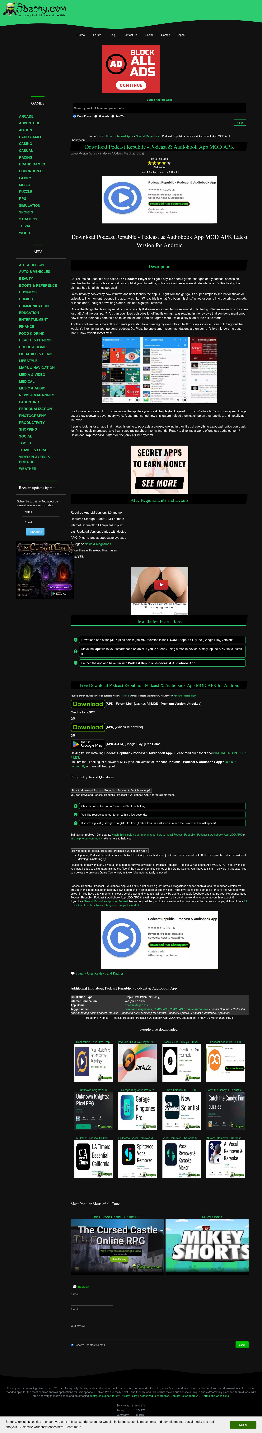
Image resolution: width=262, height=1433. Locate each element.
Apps (181, 35)
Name (74, 1293)
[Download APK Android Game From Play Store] (88, 744)
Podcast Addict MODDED (225, 1042)
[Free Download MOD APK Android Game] (88, 703)
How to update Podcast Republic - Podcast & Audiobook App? (109, 850)
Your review (78, 1325)
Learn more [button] (73, 1427)
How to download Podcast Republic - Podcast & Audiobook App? (111, 790)
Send (242, 1344)
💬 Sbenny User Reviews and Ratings (97, 973)
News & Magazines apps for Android (106, 901)
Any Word (120, 116)
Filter (240, 123)
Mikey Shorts (212, 1216)
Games (165, 35)
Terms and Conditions (215, 1396)
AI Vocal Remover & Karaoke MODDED (225, 1138)
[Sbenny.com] (34, 8)
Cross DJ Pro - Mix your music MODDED (181, 1042)
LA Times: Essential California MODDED (93, 1138)
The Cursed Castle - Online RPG (117, 1216)
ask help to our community (86, 838)
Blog (112, 35)
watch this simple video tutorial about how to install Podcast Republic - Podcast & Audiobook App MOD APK (177, 834)
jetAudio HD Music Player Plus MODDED (137, 1042)
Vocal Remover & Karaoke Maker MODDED (181, 1138)
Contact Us (130, 35)
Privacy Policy (129, 1396)
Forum (97, 35)
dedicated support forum (104, 1396)
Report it (125, 695)
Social (149, 35)
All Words (103, 116)
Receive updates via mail (89, 1345)
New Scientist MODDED (181, 1090)
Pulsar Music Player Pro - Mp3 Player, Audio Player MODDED (93, 1042)
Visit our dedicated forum (184, 695)
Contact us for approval (185, 1396)
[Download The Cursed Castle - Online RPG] (117, 1245)
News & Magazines (98, 544)
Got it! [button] (243, 1424)
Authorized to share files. (155, 1396)
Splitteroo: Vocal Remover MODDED (137, 1138)
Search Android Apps (159, 99)
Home (81, 35)
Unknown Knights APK (93, 1090)
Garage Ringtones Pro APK (137, 1090)
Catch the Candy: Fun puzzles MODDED (225, 1090)
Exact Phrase (84, 116)
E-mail (74, 1309)
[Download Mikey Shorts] (212, 1245)
